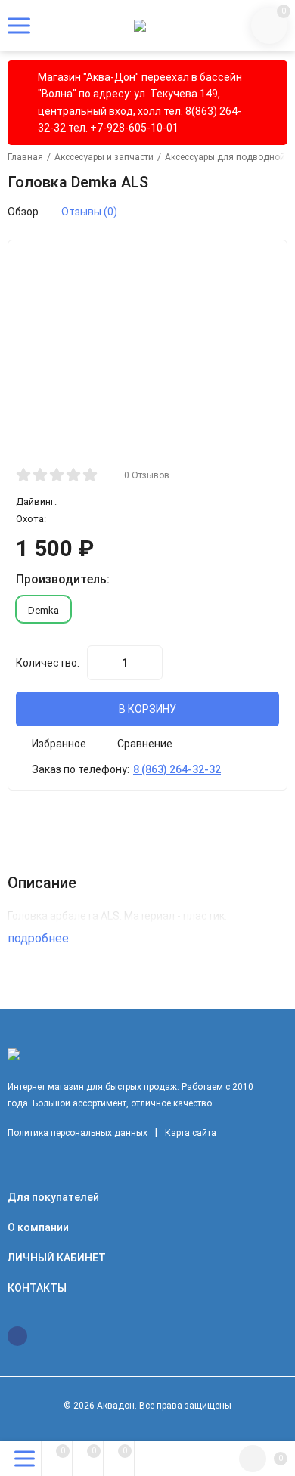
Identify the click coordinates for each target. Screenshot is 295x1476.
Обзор (23, 211)
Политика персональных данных (78, 1133)
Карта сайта (190, 1133)
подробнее (40, 938)
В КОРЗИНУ (147, 709)
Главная (25, 157)
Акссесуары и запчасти (104, 157)
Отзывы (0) (89, 211)
